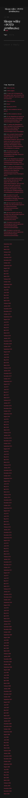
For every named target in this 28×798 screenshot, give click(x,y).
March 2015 (7, 462)
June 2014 (6, 484)
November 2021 (8, 260)
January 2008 (7, 688)
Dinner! (8, 104)
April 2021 (6, 273)
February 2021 (7, 279)
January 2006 (7, 753)
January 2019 (7, 338)
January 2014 (7, 497)
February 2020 (7, 303)
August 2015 (7, 448)
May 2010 (6, 613)
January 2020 (7, 306)
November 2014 (8, 473)
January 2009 (7, 656)
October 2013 (7, 505)
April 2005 (6, 777)
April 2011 (6, 583)
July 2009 (6, 640)
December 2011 (8, 562)
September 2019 (8, 316)
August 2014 (7, 481)
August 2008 (7, 669)
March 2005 (7, 780)
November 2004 (8, 791)
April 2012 (6, 551)
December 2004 (8, 788)
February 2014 (7, 494)
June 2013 (6, 516)
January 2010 (7, 624)
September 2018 (8, 349)
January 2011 (7, 591)
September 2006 (8, 731)
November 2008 (8, 661)
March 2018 (7, 365)
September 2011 (8, 570)
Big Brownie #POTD (12, 106)
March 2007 (7, 715)
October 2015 (7, 443)
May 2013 (6, 519)
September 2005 (8, 764)
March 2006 (7, 748)
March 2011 (7, 586)
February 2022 (7, 252)
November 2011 (8, 564)
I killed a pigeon (10, 90)
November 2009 (8, 629)
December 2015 (8, 438)
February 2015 (7, 465)
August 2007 (7, 702)
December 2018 (8, 341)
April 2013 (6, 521)
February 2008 (7, 686)
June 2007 (6, 707)
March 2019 (7, 333)
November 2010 (8, 597)
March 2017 (7, 397)
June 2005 (6, 772)
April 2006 (6, 745)
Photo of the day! (11, 101)
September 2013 (8, 508)
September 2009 (8, 634)
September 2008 (8, 667)
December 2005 (8, 756)
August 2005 (7, 766)
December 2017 (8, 373)
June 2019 (6, 325)
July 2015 (6, 451)
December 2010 (8, 594)
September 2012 (8, 537)
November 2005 (8, 758)
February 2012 (7, 556)
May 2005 (6, 775)
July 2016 (6, 419)
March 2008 (7, 683)
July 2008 (6, 672)
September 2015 (8, 446)
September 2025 (8, 244)
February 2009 (7, 653)
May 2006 (6, 742)
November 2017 (8, 376)
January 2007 (7, 721)
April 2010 (6, 616)
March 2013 (7, 524)
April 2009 (6, 648)
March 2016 (7, 430)
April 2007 (6, 713)
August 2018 (7, 351)
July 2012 (6, 543)
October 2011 (7, 567)
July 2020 (6, 290)
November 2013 (8, 502)
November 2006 (8, 726)
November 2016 (8, 408)
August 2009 (7, 637)
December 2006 (8, 723)
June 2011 (6, 578)
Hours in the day (11, 88)
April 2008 (6, 680)
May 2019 (6, 327)
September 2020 (8, 284)
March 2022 (7, 249)
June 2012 (6, 546)
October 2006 (7, 729)
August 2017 (7, 384)
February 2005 (7, 783)
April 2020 (6, 298)
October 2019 (7, 314)
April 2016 (6, 427)
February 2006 (7, 750)
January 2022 (7, 254)
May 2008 (6, 678)
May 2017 (6, 392)
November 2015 (8, 440)
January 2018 (7, 370)
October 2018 (7, 346)
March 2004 (7, 793)
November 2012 (8, 535)
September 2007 (8, 699)
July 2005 (6, 769)
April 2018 (6, 362)
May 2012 (6, 548)
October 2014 (7, 475)
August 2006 (7, 734)
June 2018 (6, 357)
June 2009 (6, 643)
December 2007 (8, 691)
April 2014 (6, 489)
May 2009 (6, 645)
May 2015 (6, 457)
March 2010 (7, 618)
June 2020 (6, 292)
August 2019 (7, 319)
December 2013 (8, 500)
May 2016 (6, 424)
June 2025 (6, 246)
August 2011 (7, 572)
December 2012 (8, 532)
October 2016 (7, 411)
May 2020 (6, 295)
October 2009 (7, 632)
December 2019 (8, 308)
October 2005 (7, 761)
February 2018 (7, 368)
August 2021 (7, 268)
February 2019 (7, 335)
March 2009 (7, 651)
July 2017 (6, 387)
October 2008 (7, 664)
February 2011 (7, 589)
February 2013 (7, 527)
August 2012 (7, 540)
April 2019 (6, 330)
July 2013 (6, 513)
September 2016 (8, 413)
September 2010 (8, 602)
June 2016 (6, 422)
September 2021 (8, 265)
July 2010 (6, 607)
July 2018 (6, 354)
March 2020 (7, 300)
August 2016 (7, 416)
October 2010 (7, 599)
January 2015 (7, 467)
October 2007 (7, 696)
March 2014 (7, 492)
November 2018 (8, 343)
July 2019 (6, 322)
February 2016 (7, 432)
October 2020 (7, 281)
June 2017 (6, 389)
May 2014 (6, 486)
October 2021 (7, 263)
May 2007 (6, 710)
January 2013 (7, 529)
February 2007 (7, 718)
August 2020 (7, 287)
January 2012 (7, 559)
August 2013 (7, 510)
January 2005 (7, 785)
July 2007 (6, 705)
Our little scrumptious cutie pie (14, 114)
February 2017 (7, 400)
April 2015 (6, 459)
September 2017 (8, 381)
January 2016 (7, 435)
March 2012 (7, 554)
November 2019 (8, 311)
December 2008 (8, 659)
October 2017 (7, 378)
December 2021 (8, 257)
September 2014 (8, 478)
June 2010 (6, 610)
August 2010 (7, 605)
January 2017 (7, 403)
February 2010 (7, 621)
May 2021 (6, 271)
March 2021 (7, 276)
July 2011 (6, 575)
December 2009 (8, 626)
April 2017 (6, 395)
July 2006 (6, 737)
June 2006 (6, 740)
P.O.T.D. (11, 34)
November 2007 (8, 694)
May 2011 (6, 581)
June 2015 (6, 454)
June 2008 (6, 675)
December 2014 (8, 470)
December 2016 (8, 405)
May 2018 (6, 360)
